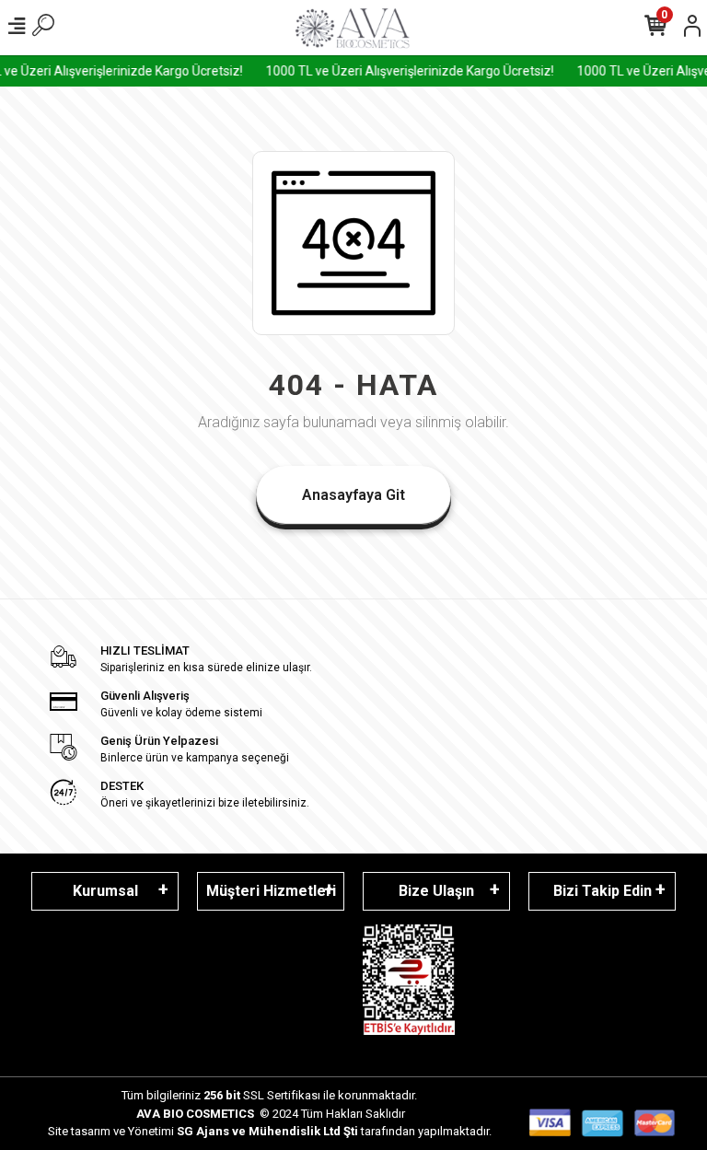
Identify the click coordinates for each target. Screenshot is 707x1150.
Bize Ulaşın (436, 891)
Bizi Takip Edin (602, 891)
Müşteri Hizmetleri (271, 891)
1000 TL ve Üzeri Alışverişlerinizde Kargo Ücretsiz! (405, 71)
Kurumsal (105, 891)
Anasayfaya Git (353, 495)
